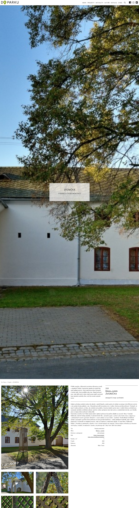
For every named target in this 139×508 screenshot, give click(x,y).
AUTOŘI (107, 3)
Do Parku (3, 382)
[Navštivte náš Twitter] (136, 2)
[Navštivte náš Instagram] (133, 2)
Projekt (9, 382)
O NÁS (120, 3)
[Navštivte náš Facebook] (130, 2)
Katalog (114, 3)
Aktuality (99, 3)
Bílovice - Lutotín (111, 391)
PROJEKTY (91, 3)
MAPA (84, 3)
